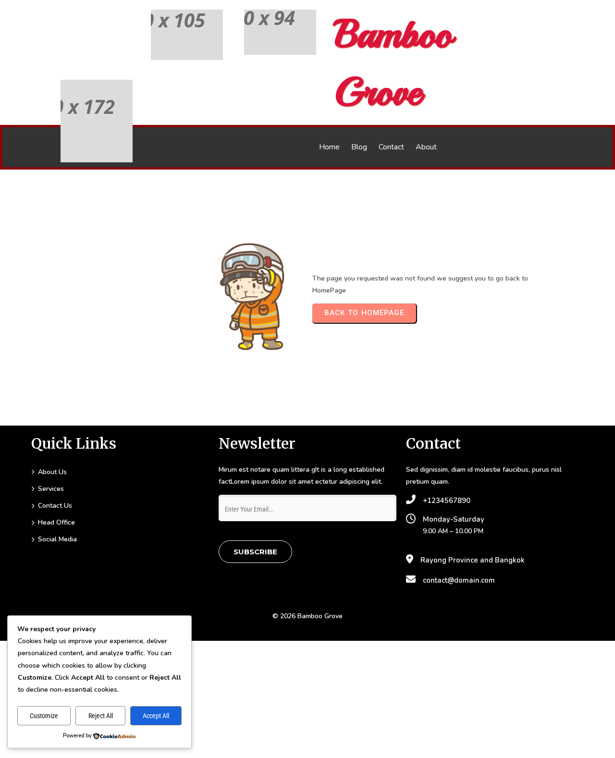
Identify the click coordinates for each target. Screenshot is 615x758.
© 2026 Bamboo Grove (307, 616)
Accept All (156, 716)
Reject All (100, 716)
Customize (44, 716)
